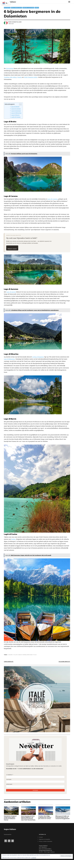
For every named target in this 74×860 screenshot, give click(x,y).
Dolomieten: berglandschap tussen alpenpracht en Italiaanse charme (10, 818)
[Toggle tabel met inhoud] (19, 104)
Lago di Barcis (15, 115)
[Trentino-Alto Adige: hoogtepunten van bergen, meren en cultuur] (45, 810)
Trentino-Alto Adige (10, 77)
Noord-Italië (13, 654)
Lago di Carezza (16, 109)
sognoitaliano (17, 22)
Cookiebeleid (33, 857)
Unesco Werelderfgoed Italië (27, 654)
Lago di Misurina (16, 113)
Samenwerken (7, 834)
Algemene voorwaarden (44, 839)
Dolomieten (7, 7)
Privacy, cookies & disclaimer (45, 841)
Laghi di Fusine (15, 117)
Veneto (37, 7)
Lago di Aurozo (11, 292)
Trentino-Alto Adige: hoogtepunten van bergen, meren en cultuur (45, 817)
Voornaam (8, 779)
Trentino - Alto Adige (28, 7)
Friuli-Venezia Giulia (16, 7)
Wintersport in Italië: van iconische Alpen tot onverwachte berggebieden (62, 817)
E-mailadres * (9, 774)
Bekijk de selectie (12, 248)
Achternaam (9, 784)
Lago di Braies (15, 106)
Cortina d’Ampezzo (38, 357)
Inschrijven (35, 790)
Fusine (13, 539)
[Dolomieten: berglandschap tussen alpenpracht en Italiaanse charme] (11, 810)
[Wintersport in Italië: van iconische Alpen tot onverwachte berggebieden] (62, 810)
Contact (41, 837)
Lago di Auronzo (16, 111)
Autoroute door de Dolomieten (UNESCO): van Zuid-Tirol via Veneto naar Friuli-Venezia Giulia (28, 818)
